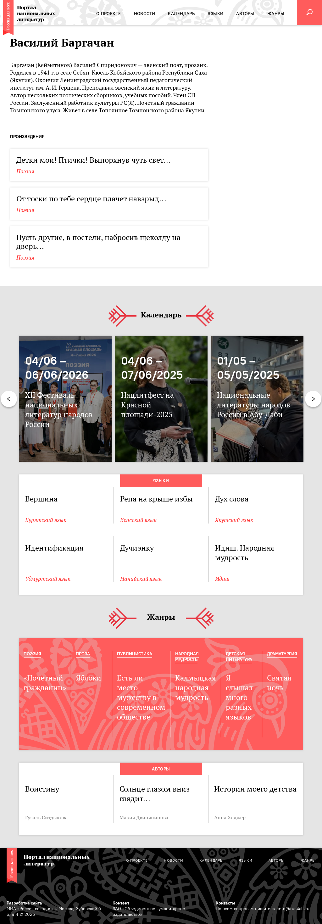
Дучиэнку (137, 548)
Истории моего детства (255, 789)
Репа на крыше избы (156, 499)
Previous (9, 399)
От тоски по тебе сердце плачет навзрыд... (91, 199)
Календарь (161, 315)
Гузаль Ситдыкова (46, 817)
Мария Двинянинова (143, 817)
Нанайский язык (141, 578)
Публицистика (134, 654)
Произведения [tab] (27, 136)
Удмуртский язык (47, 578)
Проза (83, 654)
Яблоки (88, 678)
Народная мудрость (187, 656)
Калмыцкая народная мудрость (195, 687)
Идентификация (54, 548)
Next (313, 399)
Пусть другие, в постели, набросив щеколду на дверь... (98, 241)
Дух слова (231, 499)
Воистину (42, 789)
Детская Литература (239, 656)
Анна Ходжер (230, 817)
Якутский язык (234, 520)
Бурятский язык (45, 520)
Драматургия (282, 654)
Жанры (161, 617)
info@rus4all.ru (293, 908)
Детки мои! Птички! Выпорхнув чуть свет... (93, 160)
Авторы (161, 769)
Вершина (41, 499)
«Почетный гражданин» (45, 682)
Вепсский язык (138, 520)
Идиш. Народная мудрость (244, 553)
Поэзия (25, 171)
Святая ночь (279, 682)
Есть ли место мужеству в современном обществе (141, 697)
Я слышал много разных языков (239, 697)
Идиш (222, 578)
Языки (161, 481)
